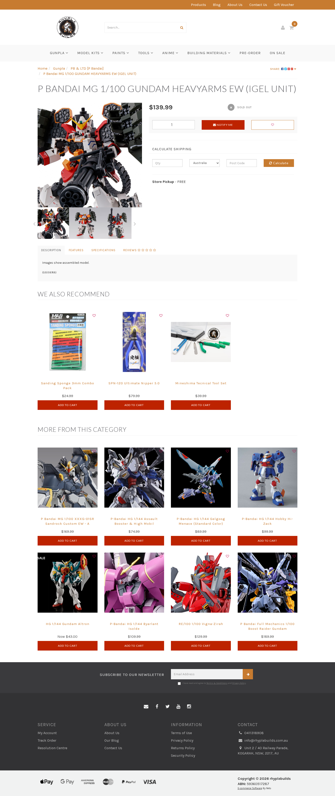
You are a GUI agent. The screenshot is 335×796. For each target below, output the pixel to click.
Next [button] (135, 223)
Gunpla (58, 53)
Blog (217, 5)
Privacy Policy (239, 683)
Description (51, 250)
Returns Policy (183, 748)
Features (76, 250)
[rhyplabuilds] (67, 27)
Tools (144, 53)
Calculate (280, 163)
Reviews (130, 250)
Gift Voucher (284, 5)
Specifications (103, 250)
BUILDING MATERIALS (207, 53)
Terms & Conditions (216, 683)
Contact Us (258, 5)
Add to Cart (67, 405)
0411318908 (253, 733)
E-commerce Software (250, 788)
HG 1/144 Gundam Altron (67, 624)
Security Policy (183, 755)
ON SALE (277, 53)
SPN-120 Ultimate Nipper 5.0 (134, 383)
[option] (90, 155)
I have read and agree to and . (214, 683)
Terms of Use (181, 733)
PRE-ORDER (250, 53)
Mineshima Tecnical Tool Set (201, 383)
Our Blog (111, 740)
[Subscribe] (248, 674)
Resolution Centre (52, 748)
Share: (275, 69)
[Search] (182, 27)
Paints (119, 53)
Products (198, 5)
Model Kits (89, 53)
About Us (234, 5)
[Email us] (146, 706)
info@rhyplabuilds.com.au (265, 740)
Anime (169, 53)
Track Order (47, 740)
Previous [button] (34, 223)
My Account (47, 733)
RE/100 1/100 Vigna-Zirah (201, 624)
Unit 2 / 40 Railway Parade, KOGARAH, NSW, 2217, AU (263, 750)
